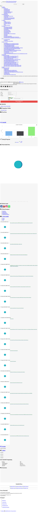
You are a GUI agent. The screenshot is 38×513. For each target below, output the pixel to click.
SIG (2, 38)
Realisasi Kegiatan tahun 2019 (8, 58)
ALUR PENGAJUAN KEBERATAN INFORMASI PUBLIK (13, 47)
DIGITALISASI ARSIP (5, 67)
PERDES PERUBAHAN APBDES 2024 (10, 70)
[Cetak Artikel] (10, 86)
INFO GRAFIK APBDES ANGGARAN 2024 (11, 63)
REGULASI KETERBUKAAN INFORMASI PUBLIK (12, 50)
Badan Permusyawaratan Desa (8, 16)
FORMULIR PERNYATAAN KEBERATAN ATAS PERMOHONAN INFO (15, 53)
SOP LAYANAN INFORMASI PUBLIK (10, 51)
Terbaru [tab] (3, 218)
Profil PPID (6, 42)
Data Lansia (6, 34)
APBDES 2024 (6, 69)
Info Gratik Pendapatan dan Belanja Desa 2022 (11, 60)
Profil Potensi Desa (7, 10)
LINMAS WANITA (7, 25)
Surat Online (4, 54)
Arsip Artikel (5, 216)
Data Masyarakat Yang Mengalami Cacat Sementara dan (12, 37)
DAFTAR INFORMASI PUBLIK (9, 49)
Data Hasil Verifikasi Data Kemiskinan (9, 33)
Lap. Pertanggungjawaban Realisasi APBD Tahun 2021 (12, 59)
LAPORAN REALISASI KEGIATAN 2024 (10, 71)
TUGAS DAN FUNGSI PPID (8, 52)
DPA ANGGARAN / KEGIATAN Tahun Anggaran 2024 (12, 65)
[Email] (5, 86)
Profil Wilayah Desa (7, 9)
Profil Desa (4, 7)
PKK (5, 24)
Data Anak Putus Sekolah (8, 36)
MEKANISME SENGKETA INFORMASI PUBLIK (12, 48)
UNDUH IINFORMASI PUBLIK (9, 45)
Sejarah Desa (6, 8)
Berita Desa (4, 211)
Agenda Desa (4, 502)
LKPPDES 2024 (6, 72)
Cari (23, 4)
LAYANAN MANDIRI (6, 106)
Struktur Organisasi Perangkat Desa (9, 17)
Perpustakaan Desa (5, 213)
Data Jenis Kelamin (7, 30)
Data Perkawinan (6, 32)
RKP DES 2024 (6, 68)
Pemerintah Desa (6, 15)
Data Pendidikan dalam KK (8, 27)
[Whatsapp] (12, 86)
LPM (5, 21)
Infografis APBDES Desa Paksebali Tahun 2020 (11, 56)
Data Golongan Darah (7, 31)
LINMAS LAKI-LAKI (7, 22)
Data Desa (3, 26)
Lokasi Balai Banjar (7, 39)
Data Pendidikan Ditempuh (8, 28)
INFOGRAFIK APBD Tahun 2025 (9, 61)
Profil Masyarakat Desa (7, 12)
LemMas (3, 20)
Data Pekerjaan (6, 29)
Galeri (3, 450)
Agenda (3, 446)
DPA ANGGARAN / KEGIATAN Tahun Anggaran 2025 (12, 66)
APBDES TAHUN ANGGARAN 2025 (10, 62)
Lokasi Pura (6, 40)
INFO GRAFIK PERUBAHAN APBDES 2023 (11, 64)
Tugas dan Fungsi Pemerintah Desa (9, 18)
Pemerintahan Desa (5, 14)
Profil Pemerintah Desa (7, 19)
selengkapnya (16, 481)
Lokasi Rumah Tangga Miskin (8, 41)
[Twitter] (3, 86)
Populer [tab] (3, 219)
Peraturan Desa (4, 212)
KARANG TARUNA (7, 23)
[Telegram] (8, 86)
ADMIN (1, 106)
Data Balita (5, 35)
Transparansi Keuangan (5, 55)
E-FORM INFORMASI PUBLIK (9, 46)
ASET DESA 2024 (7, 73)
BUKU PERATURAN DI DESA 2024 (10, 74)
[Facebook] (1, 86)
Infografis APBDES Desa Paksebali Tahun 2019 (11, 57)
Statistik (4, 122)
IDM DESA (6, 13)
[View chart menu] (36, 124)
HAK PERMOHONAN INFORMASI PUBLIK (11, 43)
